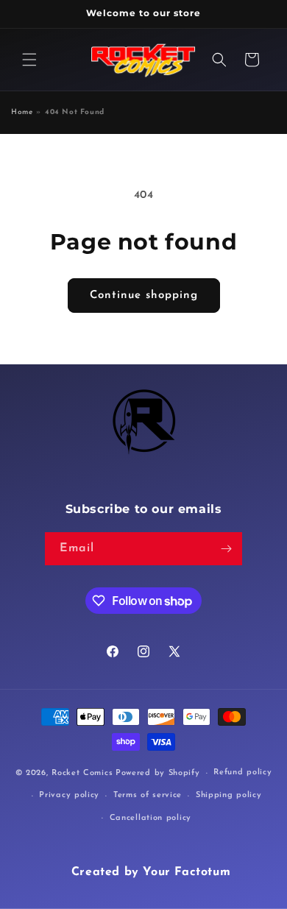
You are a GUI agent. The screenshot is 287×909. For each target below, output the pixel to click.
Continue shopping (144, 295)
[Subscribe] (226, 548)
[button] (29, 59)
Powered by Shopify (158, 773)
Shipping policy (229, 795)
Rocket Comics (82, 773)
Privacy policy (69, 795)
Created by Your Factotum (150, 872)
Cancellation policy (150, 818)
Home (21, 112)
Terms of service (147, 795)
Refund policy (242, 772)
